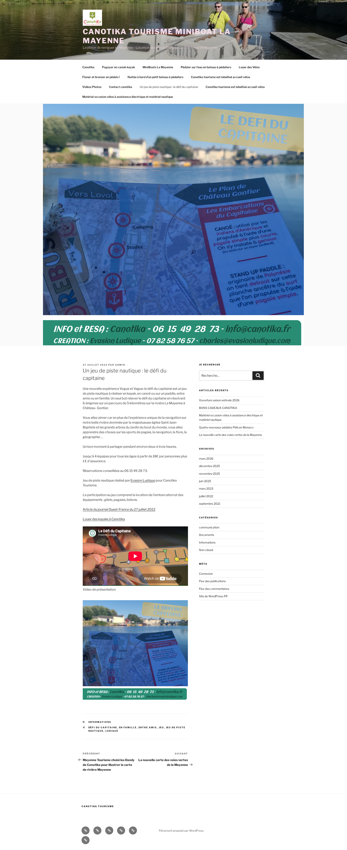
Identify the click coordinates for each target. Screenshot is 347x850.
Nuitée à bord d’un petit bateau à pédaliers (155, 77)
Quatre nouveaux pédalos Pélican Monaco (226, 427)
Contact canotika (120, 87)
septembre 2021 (209, 503)
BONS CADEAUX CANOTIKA (218, 408)
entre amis (148, 727)
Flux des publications (212, 581)
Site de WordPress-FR (213, 596)
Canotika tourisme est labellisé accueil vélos (220, 77)
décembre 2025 (209, 466)
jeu (161, 727)
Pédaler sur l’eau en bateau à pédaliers (206, 67)
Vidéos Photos (91, 87)
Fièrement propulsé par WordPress (181, 830)
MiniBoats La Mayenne (158, 67)
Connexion (206, 573)
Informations (99, 722)
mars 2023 (206, 488)
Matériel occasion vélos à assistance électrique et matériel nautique (127, 96)
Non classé (206, 550)
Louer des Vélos (249, 67)
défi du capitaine (102, 727)
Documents (206, 534)
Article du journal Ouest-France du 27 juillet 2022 (119, 509)
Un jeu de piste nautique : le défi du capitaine (169, 87)
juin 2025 (205, 481)
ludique (111, 730)
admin (120, 364)
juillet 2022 (206, 496)
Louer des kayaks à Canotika (104, 519)
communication (209, 527)
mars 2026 (206, 458)
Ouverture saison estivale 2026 (219, 400)
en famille (128, 727)
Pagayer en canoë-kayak (118, 67)
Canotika (88, 67)
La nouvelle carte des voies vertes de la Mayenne (230, 434)
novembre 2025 (209, 473)
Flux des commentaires (214, 588)
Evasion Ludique (143, 480)
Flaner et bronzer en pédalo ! (101, 77)
